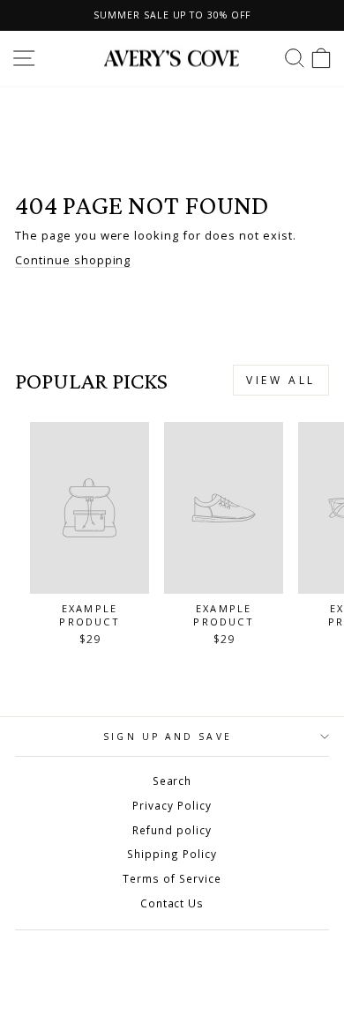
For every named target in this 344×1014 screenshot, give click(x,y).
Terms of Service (172, 878)
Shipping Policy (172, 854)
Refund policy (172, 830)
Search (172, 780)
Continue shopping (73, 260)
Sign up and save (167, 736)
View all (281, 380)
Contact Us (172, 903)
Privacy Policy (172, 805)
